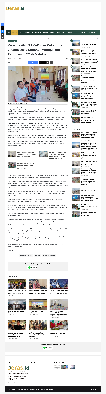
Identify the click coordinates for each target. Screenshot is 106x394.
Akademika (69, 32)
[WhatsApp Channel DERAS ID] (32, 267)
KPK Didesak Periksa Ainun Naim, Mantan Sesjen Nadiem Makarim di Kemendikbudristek (89, 104)
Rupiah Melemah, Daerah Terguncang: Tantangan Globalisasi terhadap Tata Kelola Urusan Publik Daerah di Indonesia (89, 79)
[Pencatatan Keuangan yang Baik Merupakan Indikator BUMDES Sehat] (12, 165)
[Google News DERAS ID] (44, 267)
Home (9, 32)
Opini (63, 32)
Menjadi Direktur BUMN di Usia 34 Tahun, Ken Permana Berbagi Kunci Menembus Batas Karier (26, 154)
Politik (21, 32)
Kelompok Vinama (26, 255)
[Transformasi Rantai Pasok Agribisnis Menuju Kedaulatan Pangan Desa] (59, 325)
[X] (10, 383)
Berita (14, 32)
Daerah (14, 41)
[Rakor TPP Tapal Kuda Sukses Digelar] (17, 304)
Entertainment (36, 32)
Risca (10, 58)
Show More (85, 221)
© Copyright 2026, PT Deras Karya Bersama (18, 389)
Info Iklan (38, 389)
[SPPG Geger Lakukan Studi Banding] (38, 304)
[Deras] (15, 8)
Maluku (38, 255)
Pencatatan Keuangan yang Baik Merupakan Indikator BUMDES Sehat (26, 165)
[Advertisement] (69, 17)
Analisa (52, 32)
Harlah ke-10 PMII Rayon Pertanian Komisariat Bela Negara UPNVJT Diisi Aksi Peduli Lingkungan (17, 292)
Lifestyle (27, 32)
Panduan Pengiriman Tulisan (47, 389)
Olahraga (45, 32)
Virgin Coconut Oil (49, 255)
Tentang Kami (31, 389)
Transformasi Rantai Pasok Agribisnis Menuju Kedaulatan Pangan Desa (58, 333)
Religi (58, 32)
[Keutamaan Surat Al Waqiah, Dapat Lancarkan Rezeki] (57, 367)
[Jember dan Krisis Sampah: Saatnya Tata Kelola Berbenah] (76, 89)
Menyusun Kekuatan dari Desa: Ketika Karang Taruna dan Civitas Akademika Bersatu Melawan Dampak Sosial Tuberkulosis (89, 136)
